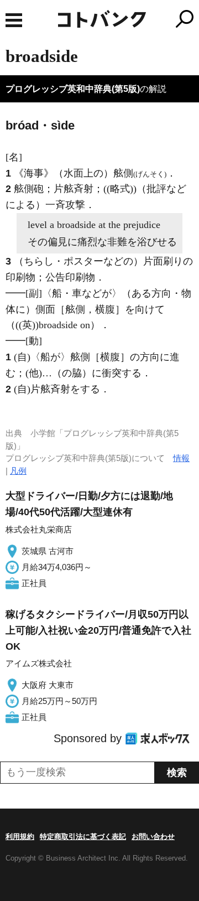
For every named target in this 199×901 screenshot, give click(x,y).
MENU (14, 20)
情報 (181, 458)
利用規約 (20, 836)
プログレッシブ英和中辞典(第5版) (73, 89)
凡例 (18, 470)
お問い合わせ (153, 836)
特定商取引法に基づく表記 (83, 836)
